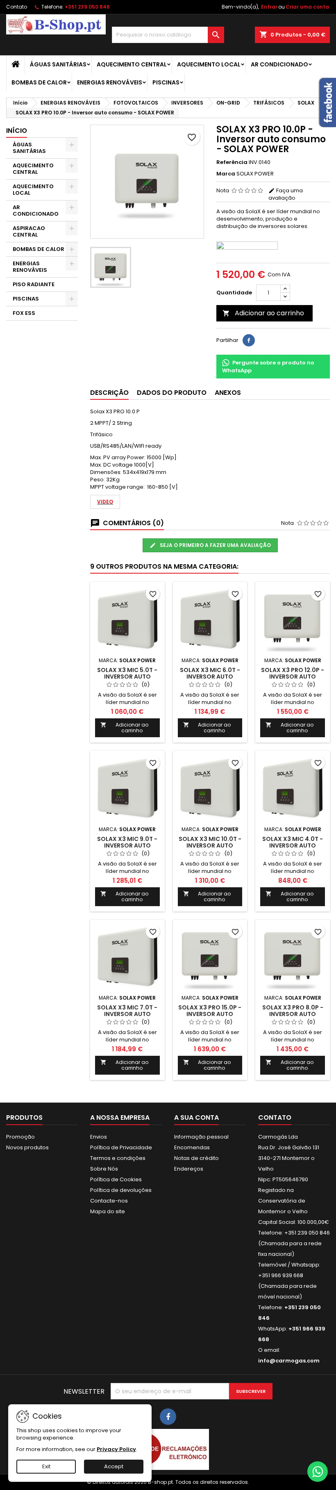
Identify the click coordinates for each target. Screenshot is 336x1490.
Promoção (20, 1137)
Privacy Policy (116, 1449)
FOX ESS (24, 313)
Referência (231, 162)
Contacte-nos (109, 1201)
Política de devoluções (121, 1190)
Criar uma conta (307, 6)
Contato (16, 6)
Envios (98, 1137)
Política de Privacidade (121, 1147)
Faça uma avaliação (285, 194)
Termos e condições (117, 1158)
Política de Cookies (116, 1179)
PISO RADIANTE (33, 284)
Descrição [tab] (109, 392)
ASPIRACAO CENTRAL (29, 231)
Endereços (188, 1169)
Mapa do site (107, 1211)
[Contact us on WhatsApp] (317, 1471)
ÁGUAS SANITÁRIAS (58, 64)
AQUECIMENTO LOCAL (209, 64)
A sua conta (196, 1117)
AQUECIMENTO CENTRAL (132, 64)
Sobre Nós (104, 1169)
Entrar (269, 6)
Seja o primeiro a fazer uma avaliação (215, 545)
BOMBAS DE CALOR (39, 82)
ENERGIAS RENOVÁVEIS (109, 82)
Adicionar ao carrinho (263, 313)
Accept (113, 1466)
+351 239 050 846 (87, 6)
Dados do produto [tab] (172, 392)
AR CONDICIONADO (279, 64)
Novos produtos (27, 1147)
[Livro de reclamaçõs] (168, 1449)
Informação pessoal (201, 1137)
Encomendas (192, 1147)
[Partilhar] (249, 340)
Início (16, 130)
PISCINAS (165, 82)
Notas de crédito (196, 1158)
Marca (225, 174)
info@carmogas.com (289, 1361)
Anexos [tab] (228, 392)
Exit (46, 1466)
